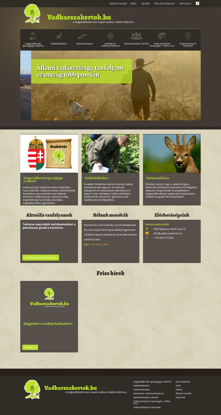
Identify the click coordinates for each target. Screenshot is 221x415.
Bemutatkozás (118, 3)
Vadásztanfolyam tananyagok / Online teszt (162, 44)
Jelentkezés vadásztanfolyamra (110, 44)
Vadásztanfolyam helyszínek (188, 44)
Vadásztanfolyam (84, 43)
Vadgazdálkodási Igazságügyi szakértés (33, 44)
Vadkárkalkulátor (59, 43)
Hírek (133, 3)
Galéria (145, 3)
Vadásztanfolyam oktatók (136, 43)
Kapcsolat (185, 3)
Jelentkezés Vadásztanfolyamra (41, 257)
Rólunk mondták (164, 3)
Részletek (30, 347)
